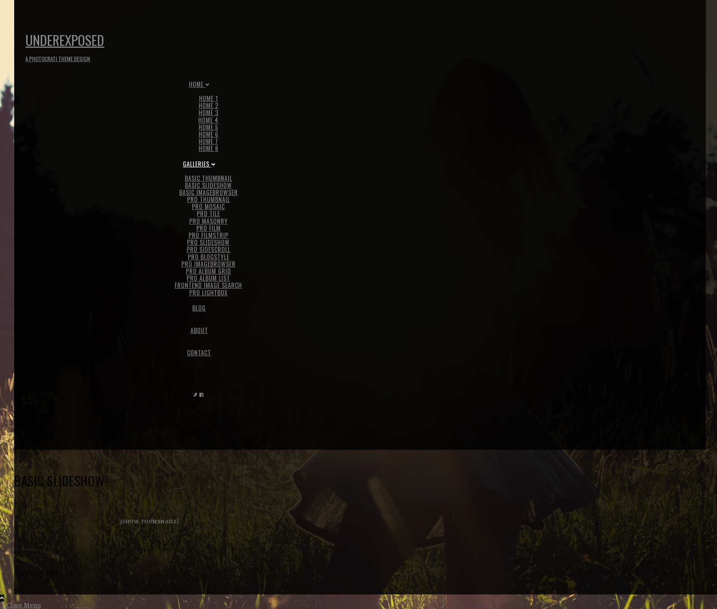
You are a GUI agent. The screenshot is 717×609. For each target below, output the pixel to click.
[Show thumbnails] (149, 521)
